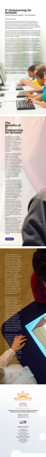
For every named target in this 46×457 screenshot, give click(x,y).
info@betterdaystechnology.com (23, 408)
